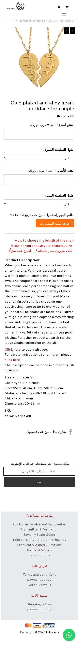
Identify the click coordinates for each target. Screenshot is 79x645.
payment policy (39, 579)
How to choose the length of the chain (44, 240)
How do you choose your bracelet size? (41, 245)
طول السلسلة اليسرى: (58, 149)
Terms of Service (39, 550)
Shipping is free (39, 604)
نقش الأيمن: (65, 170)
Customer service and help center (39, 524)
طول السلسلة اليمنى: (59, 195)
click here (12, 360)
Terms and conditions (39, 574)
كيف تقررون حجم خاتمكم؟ (54, 250)
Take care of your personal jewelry (39, 539)
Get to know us (39, 585)
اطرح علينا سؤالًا (20, 250)
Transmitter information (39, 529)
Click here (13, 349)
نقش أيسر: (66, 124)
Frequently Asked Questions (39, 545)
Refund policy (39, 555)
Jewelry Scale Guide (39, 534)
